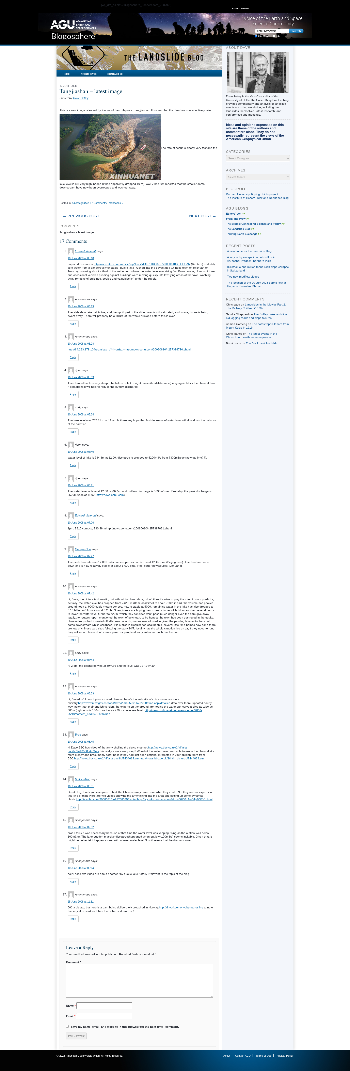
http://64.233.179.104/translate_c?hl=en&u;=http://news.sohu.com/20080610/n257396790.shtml (129, 349)
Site (278, 36)
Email (70, 1016)
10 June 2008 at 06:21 (81, 485)
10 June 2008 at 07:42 (81, 593)
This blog (263, 36)
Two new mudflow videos (243, 276)
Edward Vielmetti (85, 251)
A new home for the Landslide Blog (249, 251)
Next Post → (202, 216)
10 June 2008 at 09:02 (81, 827)
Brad (78, 734)
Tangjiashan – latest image (91, 91)
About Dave (89, 74)
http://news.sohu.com (110, 494)
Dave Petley (81, 98)
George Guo (83, 549)
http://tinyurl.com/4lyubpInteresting (181, 907)
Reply (73, 286)
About (226, 1055)
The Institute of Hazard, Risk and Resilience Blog (257, 197)
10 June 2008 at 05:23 (81, 306)
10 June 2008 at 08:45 (81, 741)
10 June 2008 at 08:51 (81, 786)
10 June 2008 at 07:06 (81, 522)
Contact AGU (243, 1055)
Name (71, 1005)
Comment (73, 962)
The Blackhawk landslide (261, 343)
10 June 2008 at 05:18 (81, 258)
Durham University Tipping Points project (252, 194)
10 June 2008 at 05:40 (81, 451)
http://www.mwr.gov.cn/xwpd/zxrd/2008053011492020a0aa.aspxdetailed (124, 703)
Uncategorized (80, 202)
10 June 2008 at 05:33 (81, 377)
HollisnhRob (82, 779)
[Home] (73, 29)
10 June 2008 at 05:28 (81, 343)
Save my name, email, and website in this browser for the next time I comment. (125, 1026)
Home (66, 74)
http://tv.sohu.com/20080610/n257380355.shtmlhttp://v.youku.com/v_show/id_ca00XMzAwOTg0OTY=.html (144, 799)
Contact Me (115, 74)
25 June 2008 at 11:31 (81, 901)
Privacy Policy (284, 1055)
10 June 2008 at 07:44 (81, 659)
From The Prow (238, 218)
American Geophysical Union (83, 1055)
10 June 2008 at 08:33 (81, 693)
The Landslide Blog (240, 228)
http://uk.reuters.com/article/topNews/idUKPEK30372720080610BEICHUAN (142, 264)
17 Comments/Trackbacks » (106, 202)
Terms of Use (263, 1055)
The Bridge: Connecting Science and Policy (255, 223)
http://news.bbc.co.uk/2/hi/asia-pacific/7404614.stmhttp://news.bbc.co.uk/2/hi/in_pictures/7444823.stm (139, 758)
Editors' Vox (235, 213)
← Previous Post (81, 216)
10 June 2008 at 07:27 (81, 556)
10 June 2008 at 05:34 (81, 414)
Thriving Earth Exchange (243, 233)
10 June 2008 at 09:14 (81, 868)
